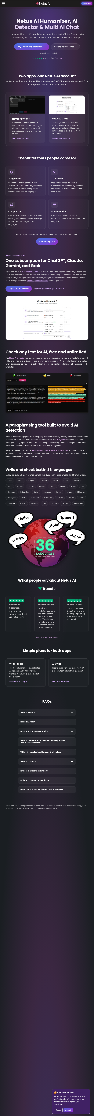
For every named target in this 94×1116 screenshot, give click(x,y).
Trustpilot (58, 58)
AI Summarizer (59, 211)
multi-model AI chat (29, 272)
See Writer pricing (17, 681)
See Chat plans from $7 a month (48, 289)
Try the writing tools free (30, 46)
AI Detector (57, 178)
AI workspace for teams (37, 280)
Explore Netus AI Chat (64, 47)
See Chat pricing (59, 681)
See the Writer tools (20, 138)
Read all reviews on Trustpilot (47, 637)
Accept (68, 1110)
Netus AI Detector (17, 358)
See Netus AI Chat (60, 138)
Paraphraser (15, 211)
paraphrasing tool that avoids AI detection (50, 450)
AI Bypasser (14, 178)
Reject (58, 1110)
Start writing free (47, 241)
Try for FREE (87, 3)
